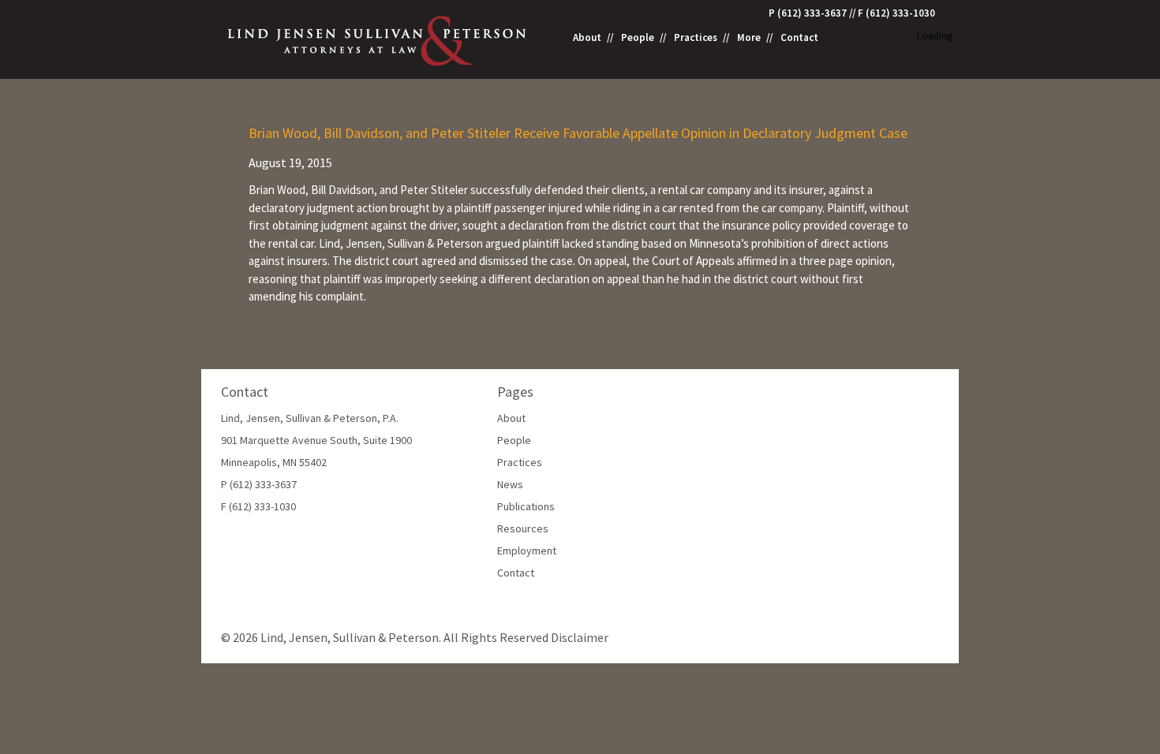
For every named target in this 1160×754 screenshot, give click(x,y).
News (510, 484)
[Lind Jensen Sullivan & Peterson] (378, 39)
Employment (526, 550)
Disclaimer (579, 637)
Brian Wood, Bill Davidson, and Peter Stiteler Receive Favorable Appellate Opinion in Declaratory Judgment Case (578, 133)
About (587, 38)
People (637, 38)
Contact (799, 38)
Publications (526, 506)
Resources (522, 528)
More (749, 38)
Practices (695, 38)
